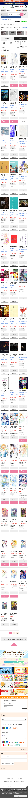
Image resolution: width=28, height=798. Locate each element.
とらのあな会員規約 (19, 778)
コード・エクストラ (4, 247)
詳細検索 (25, 14)
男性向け (19, 10)
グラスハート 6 (4, 458)
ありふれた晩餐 (22, 390)
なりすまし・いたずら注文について (20, 786)
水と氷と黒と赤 (13, 246)
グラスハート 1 (13, 488)
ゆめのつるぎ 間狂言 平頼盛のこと (23, 248)
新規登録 (17, 6)
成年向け (8, 10)
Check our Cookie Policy (7, 796)
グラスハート (4, 581)
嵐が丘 (20, 551)
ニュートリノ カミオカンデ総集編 (13, 104)
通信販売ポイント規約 (8, 781)
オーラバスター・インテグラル (4, 614)
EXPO (20, 102)
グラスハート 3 (4, 488)
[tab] (11, 43)
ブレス (11, 138)
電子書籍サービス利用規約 (19, 781)
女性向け (25, 10)
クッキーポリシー (19, 784)
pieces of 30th (4, 210)
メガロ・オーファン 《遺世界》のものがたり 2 (23, 583)
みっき (5, 702)
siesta (20, 174)
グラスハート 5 (13, 458)
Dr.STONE (15, 17)
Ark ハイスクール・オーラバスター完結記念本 (23, 140)
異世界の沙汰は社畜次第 (10, 700)
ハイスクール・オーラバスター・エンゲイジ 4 (5, 428)
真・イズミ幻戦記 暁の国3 (13, 613)
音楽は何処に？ (13, 210)
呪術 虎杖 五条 (4, 17)
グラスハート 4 (22, 458)
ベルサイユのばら (8, 705)
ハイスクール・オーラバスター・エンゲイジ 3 (14, 428)
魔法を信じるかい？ (22, 355)
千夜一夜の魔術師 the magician (23, 283)
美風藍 (10, 17)
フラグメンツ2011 (13, 319)
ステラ (2, 138)
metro (11, 390)
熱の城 (2, 551)
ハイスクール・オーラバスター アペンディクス (5, 68)
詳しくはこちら (24, 749)
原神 (19, 17)
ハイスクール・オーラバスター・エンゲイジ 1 (23, 490)
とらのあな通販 (4, 19)
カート (15, 85)
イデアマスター (13, 581)
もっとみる (24, 708)
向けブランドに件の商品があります (14, 639)
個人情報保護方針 (10, 784)
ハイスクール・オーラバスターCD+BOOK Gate (23, 320)
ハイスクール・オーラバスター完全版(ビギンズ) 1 (23, 521)
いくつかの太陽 (13, 551)
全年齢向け (3, 10)
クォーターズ (13, 174)
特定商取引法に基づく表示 (7, 786)
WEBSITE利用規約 (10, 778)
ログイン (22, 6)
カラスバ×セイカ (8, 703)
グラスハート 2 (22, 426)
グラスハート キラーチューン (23, 67)
